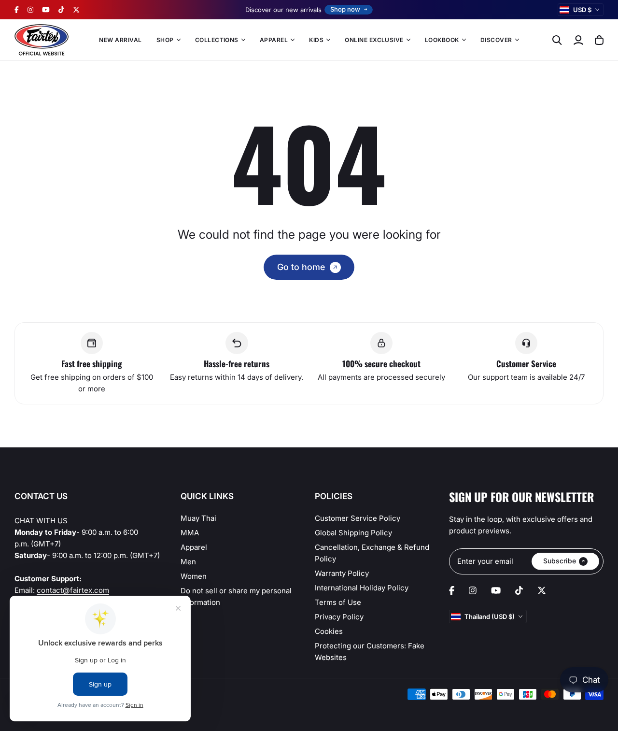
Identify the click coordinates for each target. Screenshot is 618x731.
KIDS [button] (316, 39)
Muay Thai (198, 518)
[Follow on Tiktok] (61, 9)
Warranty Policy (342, 573)
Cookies (329, 631)
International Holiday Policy (361, 587)
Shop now (345, 9)
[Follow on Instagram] (30, 9)
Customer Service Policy (357, 518)
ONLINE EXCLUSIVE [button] (374, 39)
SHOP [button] (165, 39)
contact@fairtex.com (73, 590)
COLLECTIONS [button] (217, 39)
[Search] (557, 40)
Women (194, 576)
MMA (190, 532)
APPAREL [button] (274, 39)
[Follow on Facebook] (16, 9)
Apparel (194, 547)
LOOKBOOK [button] (442, 39)
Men (188, 561)
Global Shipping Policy (353, 532)
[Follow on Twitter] (76, 9)
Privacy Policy (339, 616)
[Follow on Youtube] (46, 9)
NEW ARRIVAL (120, 39)
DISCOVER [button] (496, 39)
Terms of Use (338, 602)
